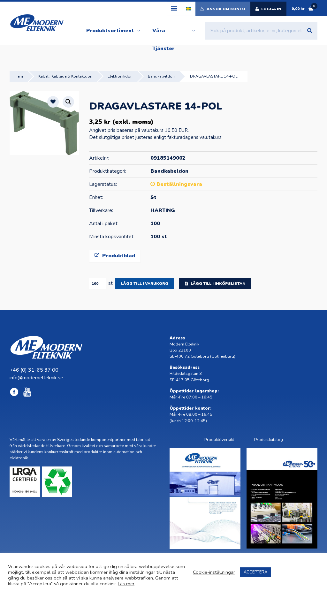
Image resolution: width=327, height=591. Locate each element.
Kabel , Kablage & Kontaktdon (65, 76)
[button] (68, 102)
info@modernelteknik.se (36, 377)
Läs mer (126, 583)
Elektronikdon (120, 76)
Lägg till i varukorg (144, 283)
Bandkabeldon (161, 76)
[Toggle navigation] (174, 9)
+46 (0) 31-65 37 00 (34, 370)
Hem (19, 76)
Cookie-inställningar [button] (214, 572)
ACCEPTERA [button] (255, 572)
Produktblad (118, 255)
